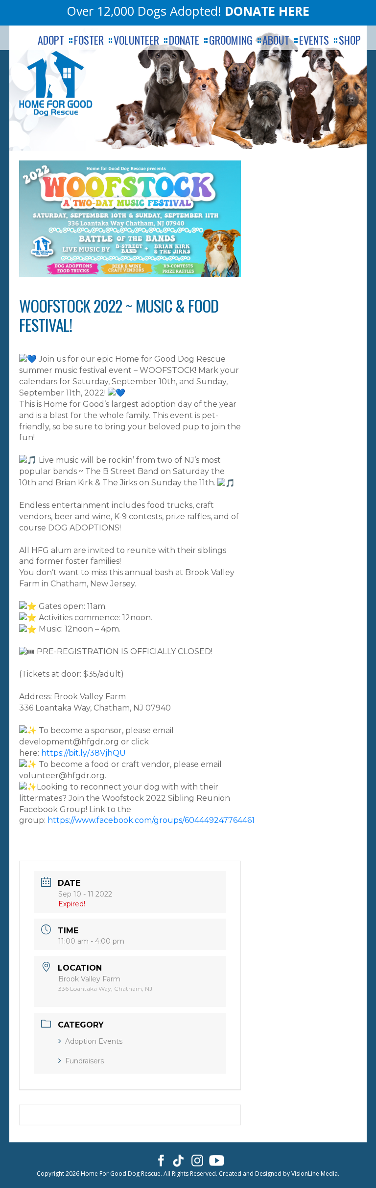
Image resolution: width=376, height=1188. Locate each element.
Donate (184, 40)
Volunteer (136, 40)
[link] (151, 820)
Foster (89, 40)
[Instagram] (197, 1160)
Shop (350, 40)
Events (314, 40)
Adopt (51, 40)
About (275, 40)
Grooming (231, 40)
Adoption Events (93, 1041)
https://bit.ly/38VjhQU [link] (83, 753)
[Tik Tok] (178, 1160)
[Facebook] (159, 1160)
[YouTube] (216, 1160)
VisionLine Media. (315, 1173)
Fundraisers (84, 1060)
